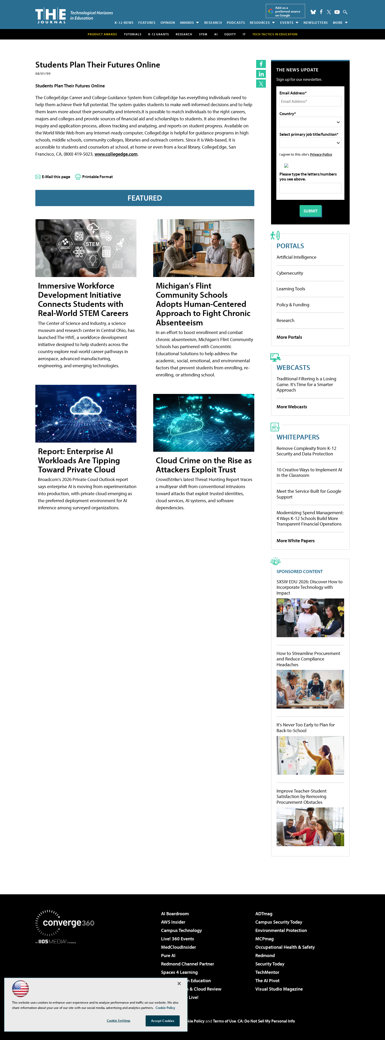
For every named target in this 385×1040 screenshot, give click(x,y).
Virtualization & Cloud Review (191, 989)
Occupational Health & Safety (285, 947)
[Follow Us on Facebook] (321, 11)
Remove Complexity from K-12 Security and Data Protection (306, 451)
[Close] (179, 983)
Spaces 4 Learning (179, 972)
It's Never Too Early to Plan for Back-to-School (306, 727)
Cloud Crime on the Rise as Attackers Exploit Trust (204, 464)
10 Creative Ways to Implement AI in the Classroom (309, 472)
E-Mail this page (56, 176)
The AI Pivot (267, 980)
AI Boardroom (175, 914)
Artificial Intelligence (296, 257)
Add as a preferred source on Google (287, 11)
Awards (187, 22)
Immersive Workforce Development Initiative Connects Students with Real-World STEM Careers (83, 299)
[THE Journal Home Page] (74, 15)
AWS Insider (173, 922)
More (338, 22)
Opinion (168, 22)
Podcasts (236, 22)
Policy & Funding (293, 305)
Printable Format (97, 176)
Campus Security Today (278, 922)
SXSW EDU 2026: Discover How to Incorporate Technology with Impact (310, 587)
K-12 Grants (158, 34)
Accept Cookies (162, 1021)
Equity (230, 34)
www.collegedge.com (116, 154)
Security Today (269, 964)
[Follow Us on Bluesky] (313, 12)
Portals (290, 245)
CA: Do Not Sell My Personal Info (266, 1021)
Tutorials (132, 34)
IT (244, 34)
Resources (260, 22)
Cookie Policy (193, 1021)
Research (213, 22)
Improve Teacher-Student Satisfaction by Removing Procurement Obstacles (302, 796)
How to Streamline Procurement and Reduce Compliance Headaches (308, 659)
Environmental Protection (281, 930)
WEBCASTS (293, 367)
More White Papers (296, 541)
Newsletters (316, 22)
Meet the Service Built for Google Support (309, 494)
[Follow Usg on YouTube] (337, 12)
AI (216, 34)
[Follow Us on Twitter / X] (329, 12)
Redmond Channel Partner (187, 964)
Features (147, 22)
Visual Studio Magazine (279, 989)
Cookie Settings (118, 1020)
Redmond (265, 955)
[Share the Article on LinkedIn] (261, 74)
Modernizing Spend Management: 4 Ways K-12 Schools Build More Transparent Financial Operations (310, 518)
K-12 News (124, 22)
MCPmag (264, 939)
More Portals (289, 337)
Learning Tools (291, 289)
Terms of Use (224, 1021)
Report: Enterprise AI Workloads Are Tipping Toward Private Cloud (79, 460)
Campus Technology (181, 930)
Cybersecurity (290, 273)
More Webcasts (292, 407)
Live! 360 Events (177, 939)
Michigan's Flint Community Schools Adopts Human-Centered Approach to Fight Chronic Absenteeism (203, 303)
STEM (203, 34)
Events (287, 22)
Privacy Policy (321, 154)
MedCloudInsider (178, 947)
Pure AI (168, 955)
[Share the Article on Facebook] (261, 64)
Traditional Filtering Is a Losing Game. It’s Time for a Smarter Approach (306, 384)
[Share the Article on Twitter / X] (261, 83)
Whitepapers (298, 436)
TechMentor (267, 972)
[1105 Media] (66, 970)
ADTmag (263, 914)
